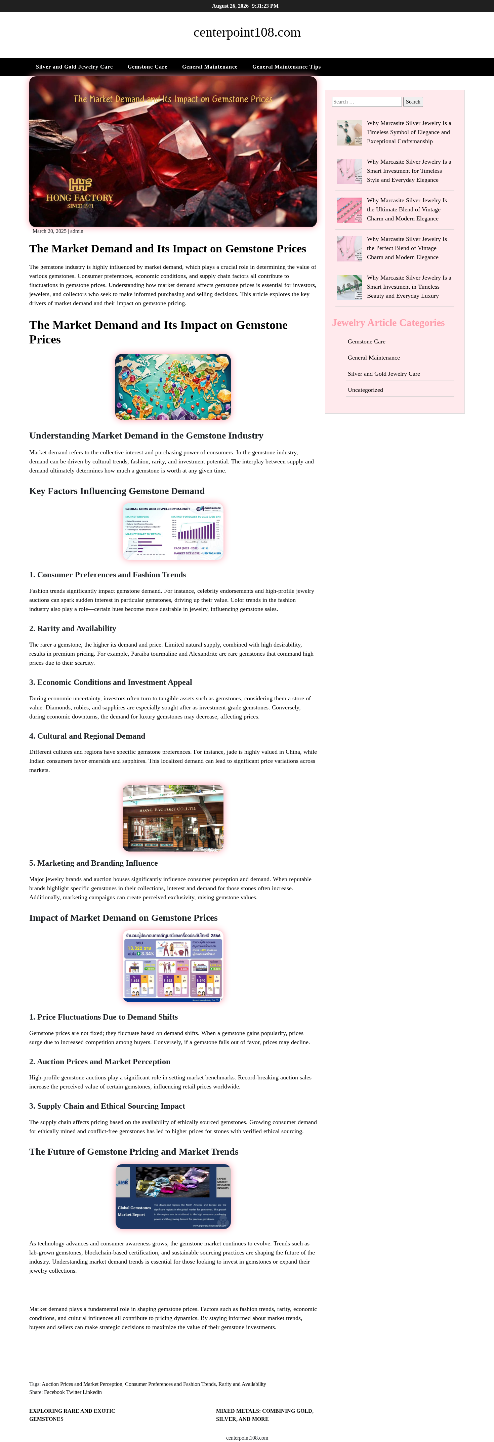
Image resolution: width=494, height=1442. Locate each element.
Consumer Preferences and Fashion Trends (170, 1384)
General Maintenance (210, 67)
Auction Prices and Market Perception (82, 1384)
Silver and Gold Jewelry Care (74, 67)
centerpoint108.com (247, 32)
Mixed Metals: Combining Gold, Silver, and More (265, 1415)
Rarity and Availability (242, 1384)
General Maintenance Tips (286, 67)
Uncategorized (365, 389)
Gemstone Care (147, 67)
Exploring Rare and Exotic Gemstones (72, 1415)
